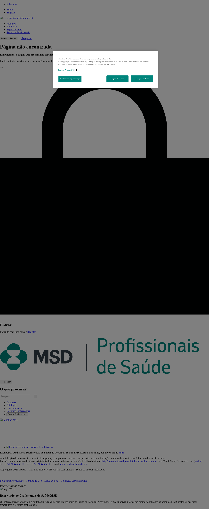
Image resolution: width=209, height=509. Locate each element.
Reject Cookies (117, 79)
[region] (105, 69)
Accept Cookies (142, 79)
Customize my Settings (70, 79)
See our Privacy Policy (67, 70)
